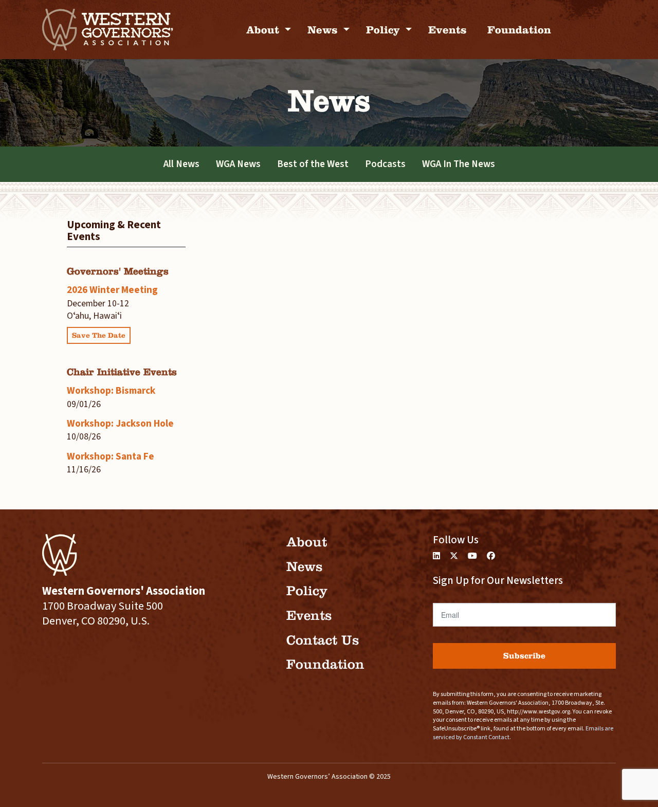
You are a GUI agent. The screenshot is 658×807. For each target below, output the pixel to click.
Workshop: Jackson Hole (120, 423)
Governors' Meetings (118, 271)
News (324, 29)
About (264, 29)
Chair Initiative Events (122, 372)
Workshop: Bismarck (111, 390)
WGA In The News (458, 164)
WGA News (238, 164)
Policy (384, 29)
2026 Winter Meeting (112, 290)
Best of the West (313, 164)
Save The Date (98, 335)
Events (447, 29)
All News (181, 164)
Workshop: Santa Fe (110, 456)
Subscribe (524, 656)
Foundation (519, 29)
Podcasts (385, 164)
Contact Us (322, 640)
